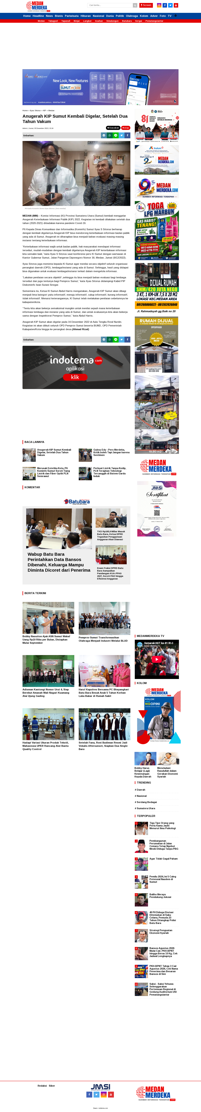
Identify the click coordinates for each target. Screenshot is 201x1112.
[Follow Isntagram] (104, 1095)
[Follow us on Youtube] (111, 1095)
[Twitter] (121, 135)
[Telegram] (104, 135)
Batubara (127, 21)
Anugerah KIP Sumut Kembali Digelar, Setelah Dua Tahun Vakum (54, 452)
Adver (154, 15)
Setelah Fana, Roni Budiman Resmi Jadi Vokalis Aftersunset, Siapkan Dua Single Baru (103, 746)
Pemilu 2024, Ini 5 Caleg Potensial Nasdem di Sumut (162, 879)
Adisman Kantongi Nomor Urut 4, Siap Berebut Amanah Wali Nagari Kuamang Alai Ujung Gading (46, 692)
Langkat (87, 21)
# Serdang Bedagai (146, 802)
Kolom (144, 15)
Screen (146, 5)
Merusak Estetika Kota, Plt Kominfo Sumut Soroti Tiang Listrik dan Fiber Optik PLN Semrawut (53, 472)
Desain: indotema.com (100, 1108)
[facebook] (165, 5)
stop (126, 128)
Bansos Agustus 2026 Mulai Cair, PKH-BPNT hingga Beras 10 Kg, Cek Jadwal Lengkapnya (163, 952)
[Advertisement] (100, 48)
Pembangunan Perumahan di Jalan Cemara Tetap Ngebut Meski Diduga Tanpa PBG (163, 845)
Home (27, 15)
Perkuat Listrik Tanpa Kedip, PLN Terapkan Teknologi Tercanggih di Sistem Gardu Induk (109, 472)
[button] (175, 14)
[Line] (116, 135)
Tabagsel (53, 21)
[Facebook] (127, 135)
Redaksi (42, 1086)
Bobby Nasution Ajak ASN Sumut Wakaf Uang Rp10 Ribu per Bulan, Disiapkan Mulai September (46, 639)
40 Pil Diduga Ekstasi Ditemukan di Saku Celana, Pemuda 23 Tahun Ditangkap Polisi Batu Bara (162, 917)
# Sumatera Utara (145, 808)
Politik (120, 15)
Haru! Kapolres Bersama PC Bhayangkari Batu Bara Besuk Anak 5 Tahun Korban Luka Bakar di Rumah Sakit (104, 692)
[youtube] (176, 5)
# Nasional (141, 796)
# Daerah (140, 790)
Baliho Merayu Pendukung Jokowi (160, 895)
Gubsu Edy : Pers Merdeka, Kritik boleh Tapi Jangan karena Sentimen (111, 452)
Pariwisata (72, 15)
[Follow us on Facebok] (89, 1095)
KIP (44, 110)
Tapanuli (65, 21)
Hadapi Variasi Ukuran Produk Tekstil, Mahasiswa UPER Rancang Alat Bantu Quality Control (46, 746)
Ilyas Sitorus (35, 110)
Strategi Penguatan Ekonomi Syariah (160, 931)
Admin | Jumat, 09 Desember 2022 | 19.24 (38, 128)
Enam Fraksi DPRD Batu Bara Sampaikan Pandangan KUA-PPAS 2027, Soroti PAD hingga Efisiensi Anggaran (110, 573)
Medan (41, 21)
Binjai (77, 21)
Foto (163, 15)
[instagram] (159, 5)
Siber (52, 1086)
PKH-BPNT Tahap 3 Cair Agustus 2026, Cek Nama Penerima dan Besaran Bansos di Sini (163, 970)
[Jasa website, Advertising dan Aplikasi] (76, 391)
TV (169, 15)
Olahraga (132, 15)
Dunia (110, 15)
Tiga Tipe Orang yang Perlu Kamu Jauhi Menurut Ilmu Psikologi (162, 826)
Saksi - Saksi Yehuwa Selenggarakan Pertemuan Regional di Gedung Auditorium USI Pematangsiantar (163, 989)
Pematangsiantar (154, 21)
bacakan (114, 128)
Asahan (99, 21)
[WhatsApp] (110, 135)
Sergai (138, 21)
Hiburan (86, 15)
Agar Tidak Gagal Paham (163, 858)
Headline (38, 15)
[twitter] (170, 5)
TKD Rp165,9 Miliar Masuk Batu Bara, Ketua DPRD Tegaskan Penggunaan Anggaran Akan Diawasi (111, 535)
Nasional (98, 15)
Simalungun (112, 21)
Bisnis (59, 15)
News (49, 15)
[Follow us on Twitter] (96, 1095)
